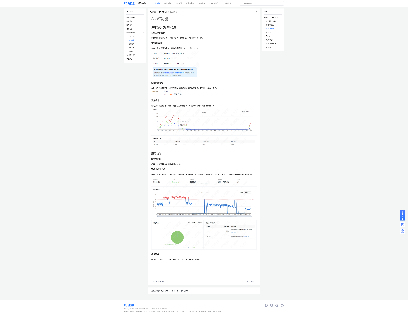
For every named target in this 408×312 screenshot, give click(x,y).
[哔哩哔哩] (276, 305)
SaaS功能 (132, 40)
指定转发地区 (270, 25)
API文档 (131, 51)
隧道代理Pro (130, 17)
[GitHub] (282, 305)
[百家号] (271, 305)
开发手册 (131, 47)
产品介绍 (131, 36)
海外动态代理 (130, 33)
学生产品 (129, 59)
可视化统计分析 (271, 43)
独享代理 (129, 29)
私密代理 (129, 25)
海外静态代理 (130, 55)
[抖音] (266, 305)
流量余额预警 (270, 28)
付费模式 (131, 44)
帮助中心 (142, 3)
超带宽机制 (269, 40)
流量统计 (269, 32)
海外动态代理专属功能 (271, 17)
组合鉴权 (269, 47)
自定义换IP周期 (271, 21)
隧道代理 (129, 21)
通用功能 (267, 36)
